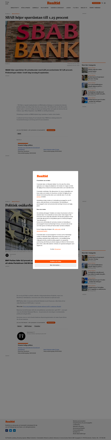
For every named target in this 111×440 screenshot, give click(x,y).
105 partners (57, 249)
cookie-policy (57, 229)
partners (39, 196)
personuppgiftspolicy (42, 231)
